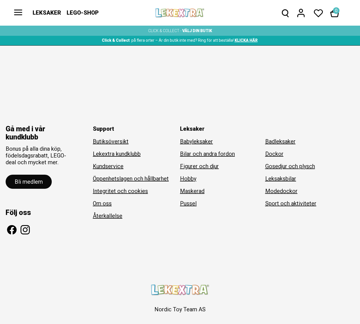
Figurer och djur (199, 166)
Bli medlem (29, 181)
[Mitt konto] (301, 13)
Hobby (188, 178)
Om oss (102, 203)
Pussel (188, 203)
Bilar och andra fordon (207, 153)
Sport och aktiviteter (290, 203)
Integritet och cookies (120, 191)
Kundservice (108, 166)
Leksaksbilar (280, 178)
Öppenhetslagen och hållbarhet (131, 178)
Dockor (274, 153)
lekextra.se (180, 13)
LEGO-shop (83, 12)
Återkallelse (107, 215)
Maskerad (192, 191)
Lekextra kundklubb (117, 153)
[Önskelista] (318, 13)
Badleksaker (280, 141)
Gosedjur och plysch (290, 166)
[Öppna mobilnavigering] (18, 13)
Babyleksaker (196, 141)
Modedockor (281, 191)
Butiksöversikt (111, 141)
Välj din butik (197, 31)
